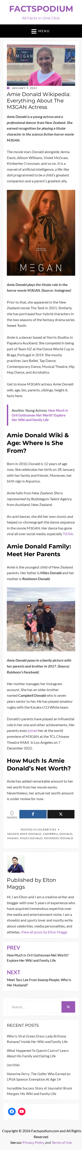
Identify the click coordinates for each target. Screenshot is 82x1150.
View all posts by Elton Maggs (44, 932)
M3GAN (12, 838)
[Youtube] (22, 1112)
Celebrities (46, 829)
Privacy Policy (33, 1142)
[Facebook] (12, 1112)
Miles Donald (31, 838)
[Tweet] (61, 814)
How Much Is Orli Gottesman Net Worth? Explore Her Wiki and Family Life (40, 415)
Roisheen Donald (58, 838)
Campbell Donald (57, 834)
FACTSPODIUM (41, 9)
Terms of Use (62, 1142)
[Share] (33, 814)
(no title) (13, 1065)
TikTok (68, 534)
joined (33, 730)
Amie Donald (30, 834)
